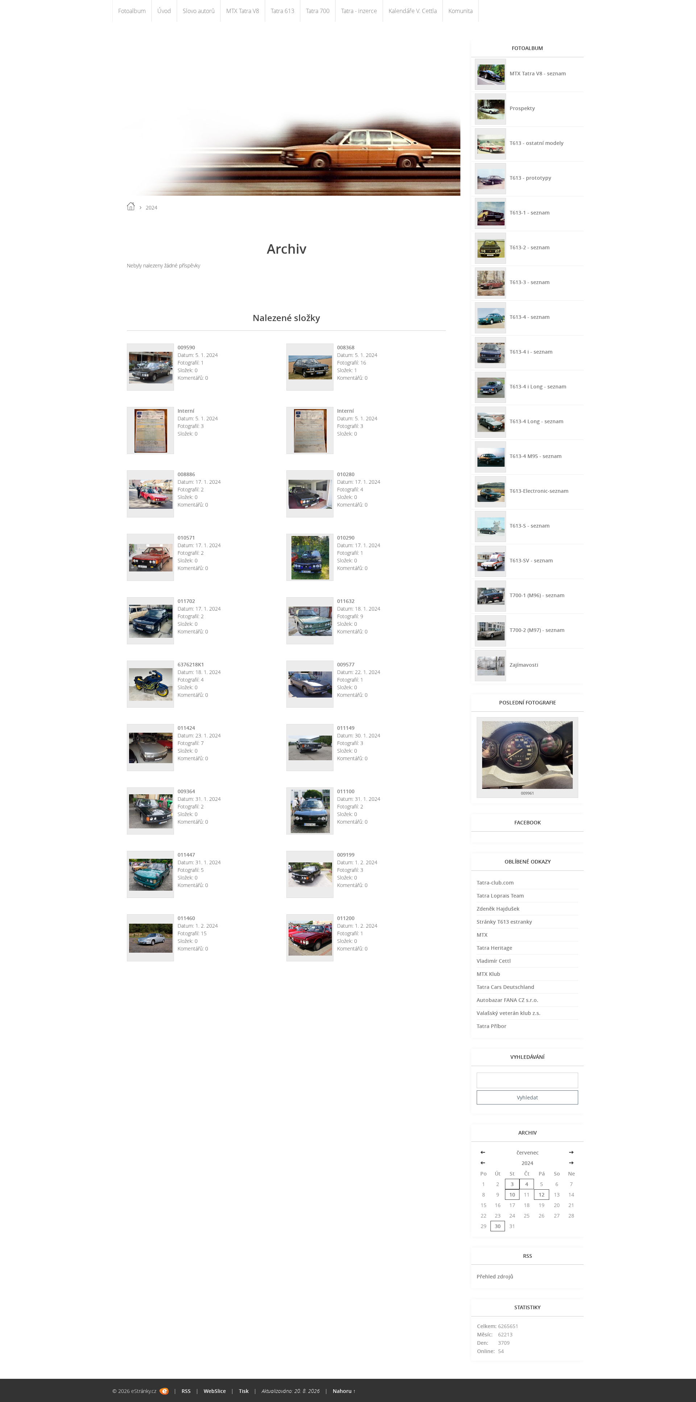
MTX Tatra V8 (242, 11)
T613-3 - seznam (530, 282)
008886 (186, 474)
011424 (186, 727)
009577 (346, 664)
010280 (346, 474)
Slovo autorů (199, 11)
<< (483, 1152)
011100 (346, 791)
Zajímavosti (524, 664)
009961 (527, 793)
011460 (186, 918)
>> (571, 1152)
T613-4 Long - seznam (536, 421)
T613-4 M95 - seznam (536, 456)
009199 (346, 854)
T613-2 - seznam (530, 247)
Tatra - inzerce (359, 11)
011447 (186, 854)
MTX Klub (488, 973)
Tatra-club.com (495, 882)
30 (498, 1226)
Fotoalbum (132, 11)
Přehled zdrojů (495, 1276)
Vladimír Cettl (494, 960)
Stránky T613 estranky (504, 921)
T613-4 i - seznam (531, 351)
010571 (186, 537)
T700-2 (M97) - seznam (537, 630)
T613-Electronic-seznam (539, 490)
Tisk (244, 1391)
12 (541, 1194)
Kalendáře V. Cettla (413, 11)
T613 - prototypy (530, 177)
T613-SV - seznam (531, 560)
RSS (186, 1391)
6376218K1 (191, 664)
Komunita (460, 11)
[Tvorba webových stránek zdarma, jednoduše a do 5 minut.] (164, 1391)
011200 (346, 918)
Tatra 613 (282, 11)
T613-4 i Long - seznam (538, 386)
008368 (346, 347)
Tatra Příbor (491, 1026)
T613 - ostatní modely (537, 143)
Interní (186, 410)
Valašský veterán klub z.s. (508, 1013)
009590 (186, 347)
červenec (528, 1152)
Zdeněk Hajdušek (498, 908)
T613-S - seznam (530, 525)
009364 (186, 791)
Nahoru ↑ (344, 1391)
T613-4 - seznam (530, 316)
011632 (346, 601)
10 (512, 1194)
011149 (346, 727)
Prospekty (522, 108)
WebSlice (215, 1391)
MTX (482, 934)
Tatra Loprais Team (500, 895)
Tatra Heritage (494, 947)
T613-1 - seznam (530, 212)
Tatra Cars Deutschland (505, 986)
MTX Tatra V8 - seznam (538, 73)
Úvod (164, 11)
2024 (527, 1163)
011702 (186, 601)
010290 (346, 537)
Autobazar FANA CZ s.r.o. (507, 1000)
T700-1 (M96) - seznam (537, 595)
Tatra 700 (318, 11)
